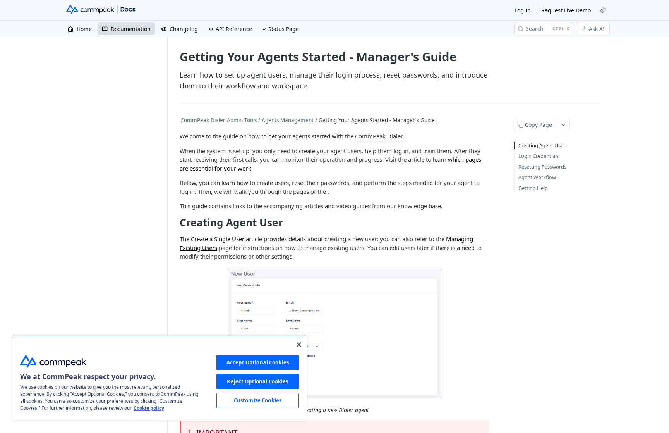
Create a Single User (217, 239)
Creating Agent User (541, 145)
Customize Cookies (257, 400)
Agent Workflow (537, 177)
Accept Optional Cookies (257, 362)
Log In (523, 10)
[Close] (299, 344)
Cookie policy (149, 408)
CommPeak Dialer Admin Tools (218, 120)
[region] (159, 378)
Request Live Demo (566, 10)
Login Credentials (538, 155)
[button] (334, 333)
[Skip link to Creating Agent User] (174, 222)
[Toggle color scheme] (603, 10)
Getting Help (533, 188)
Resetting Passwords (542, 166)
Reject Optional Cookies (257, 381)
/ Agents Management (286, 120)
